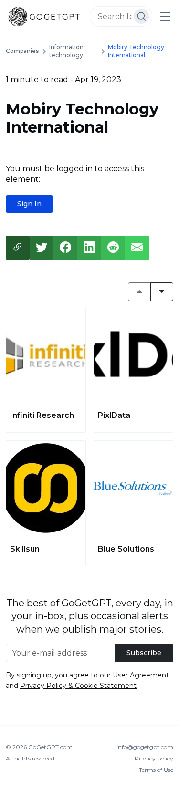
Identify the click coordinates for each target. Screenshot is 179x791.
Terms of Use (156, 769)
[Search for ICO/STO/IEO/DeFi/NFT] (141, 16)
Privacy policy (154, 758)
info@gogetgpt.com (144, 746)
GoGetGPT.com (50, 746)
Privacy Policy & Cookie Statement (78, 685)
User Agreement (141, 675)
